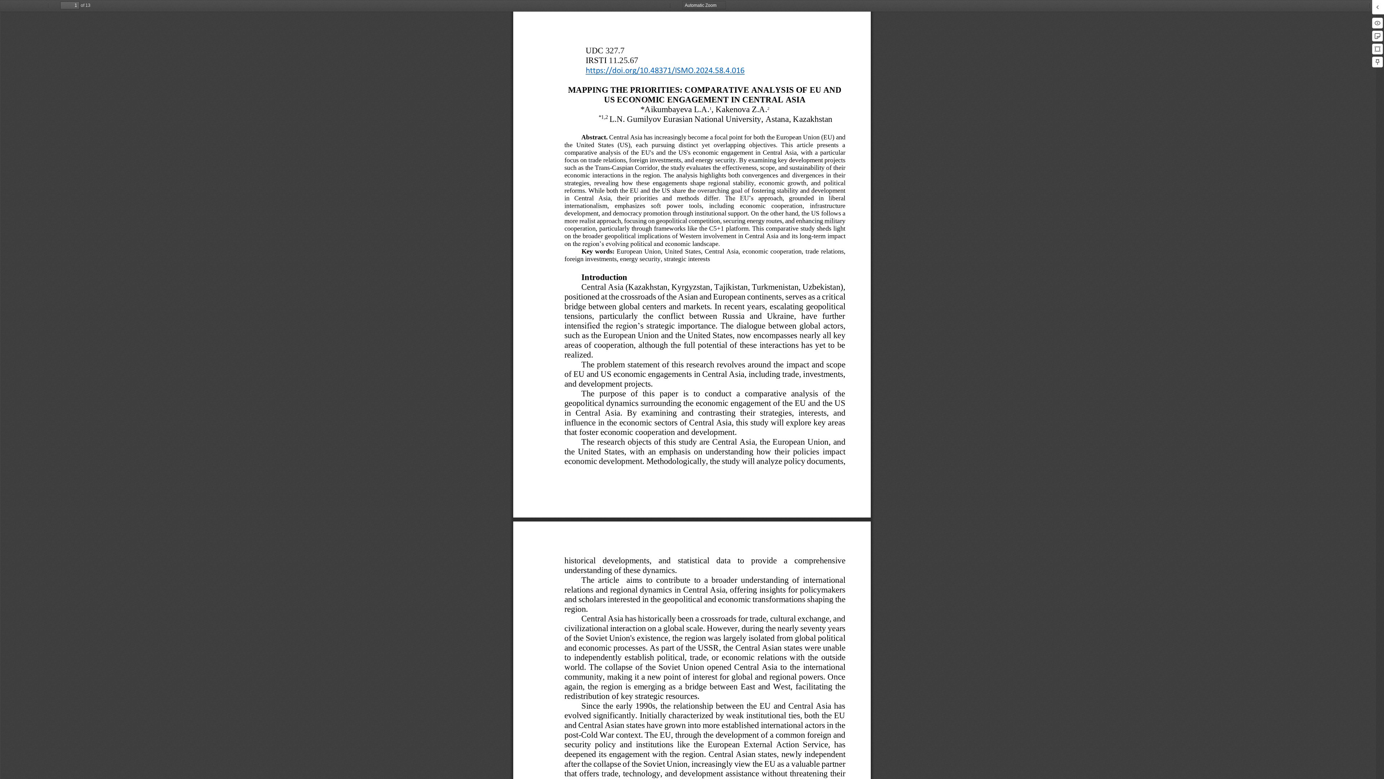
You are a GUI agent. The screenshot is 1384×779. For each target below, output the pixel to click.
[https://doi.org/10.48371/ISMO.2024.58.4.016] (665, 70)
